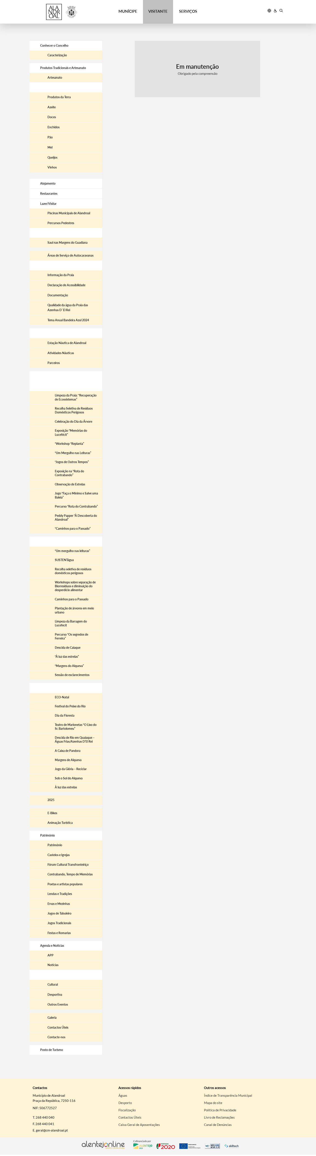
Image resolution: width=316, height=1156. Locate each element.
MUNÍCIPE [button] (127, 11)
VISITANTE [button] (157, 11)
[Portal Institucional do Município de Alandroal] (61, 12)
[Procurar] (281, 11)
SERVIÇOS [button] (188, 11)
